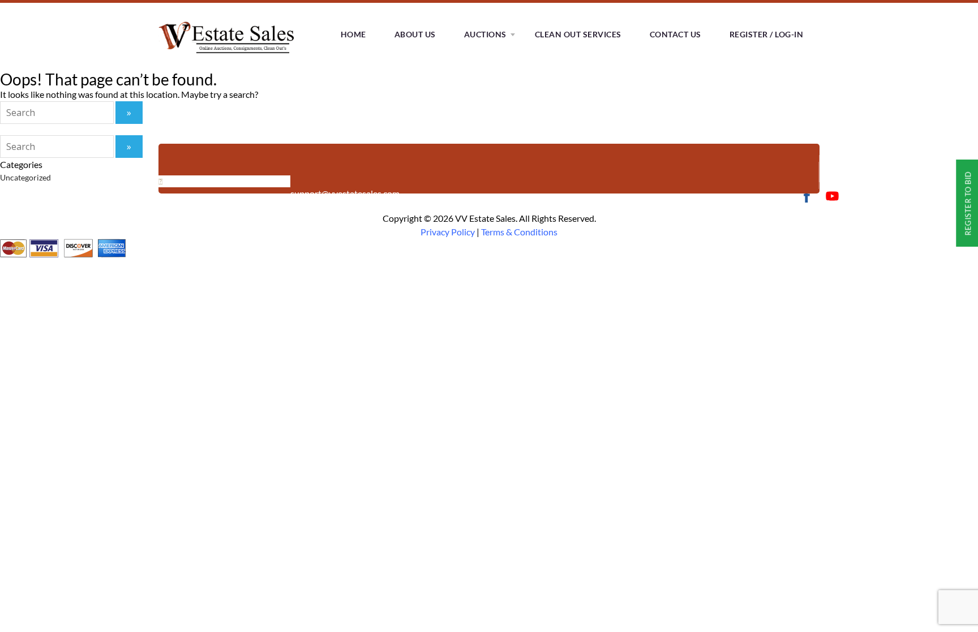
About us (415, 34)
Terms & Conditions (519, 231)
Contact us (675, 34)
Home (353, 34)
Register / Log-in (767, 34)
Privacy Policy (448, 231)
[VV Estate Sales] (228, 56)
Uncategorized (25, 177)
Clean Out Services (578, 34)
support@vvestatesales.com (345, 193)
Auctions (485, 34)
